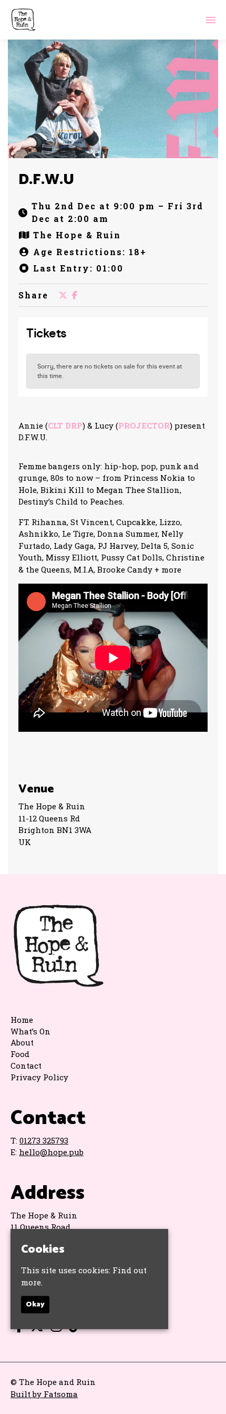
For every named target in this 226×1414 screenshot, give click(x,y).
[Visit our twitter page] (63, 295)
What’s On (30, 1031)
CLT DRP (65, 425)
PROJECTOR (144, 425)
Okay (35, 1305)
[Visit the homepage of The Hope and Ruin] (23, 20)
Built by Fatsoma (44, 1394)
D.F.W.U (46, 180)
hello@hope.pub (51, 1152)
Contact (26, 1065)
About (22, 1042)
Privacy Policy (39, 1077)
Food (20, 1054)
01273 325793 (43, 1140)
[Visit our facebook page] (74, 295)
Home (22, 1019)
